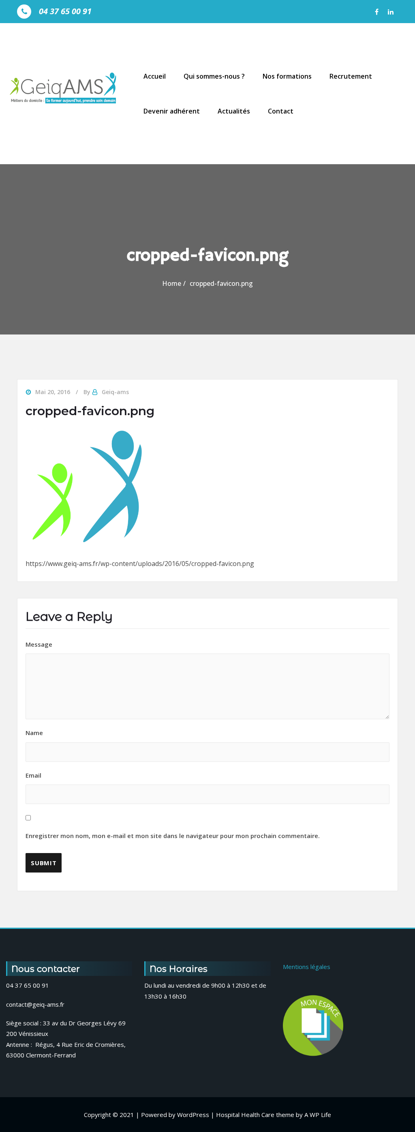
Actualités (234, 111)
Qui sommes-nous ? (214, 76)
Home (171, 283)
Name (34, 733)
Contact (280, 111)
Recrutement (350, 76)
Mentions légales (306, 967)
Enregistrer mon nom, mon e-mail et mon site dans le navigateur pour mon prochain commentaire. (173, 836)
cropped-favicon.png (221, 283)
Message (39, 644)
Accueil (154, 76)
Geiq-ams (115, 392)
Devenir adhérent (171, 111)
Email (173, 805)
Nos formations (287, 76)
